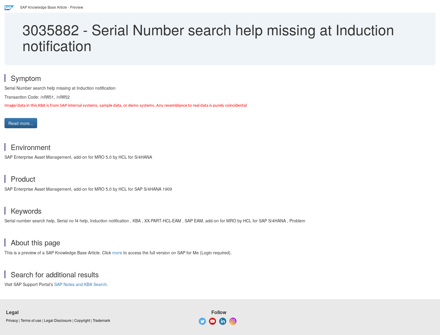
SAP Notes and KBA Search (80, 284)
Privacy (12, 320)
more (117, 253)
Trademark (101, 320)
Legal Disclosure (58, 320)
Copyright (82, 320)
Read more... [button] (20, 123)
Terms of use (31, 320)
